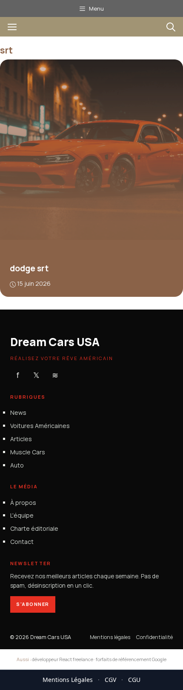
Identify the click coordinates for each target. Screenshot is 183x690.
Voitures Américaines (40, 426)
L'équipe (22, 515)
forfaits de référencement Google (131, 659)
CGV (110, 680)
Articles (21, 439)
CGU (134, 680)
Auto (17, 465)
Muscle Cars (27, 452)
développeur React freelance (62, 659)
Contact (22, 542)
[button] (171, 27)
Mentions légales (110, 637)
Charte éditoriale (34, 528)
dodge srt (29, 268)
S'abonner (32, 604)
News (18, 412)
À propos (23, 502)
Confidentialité (154, 637)
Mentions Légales (68, 680)
